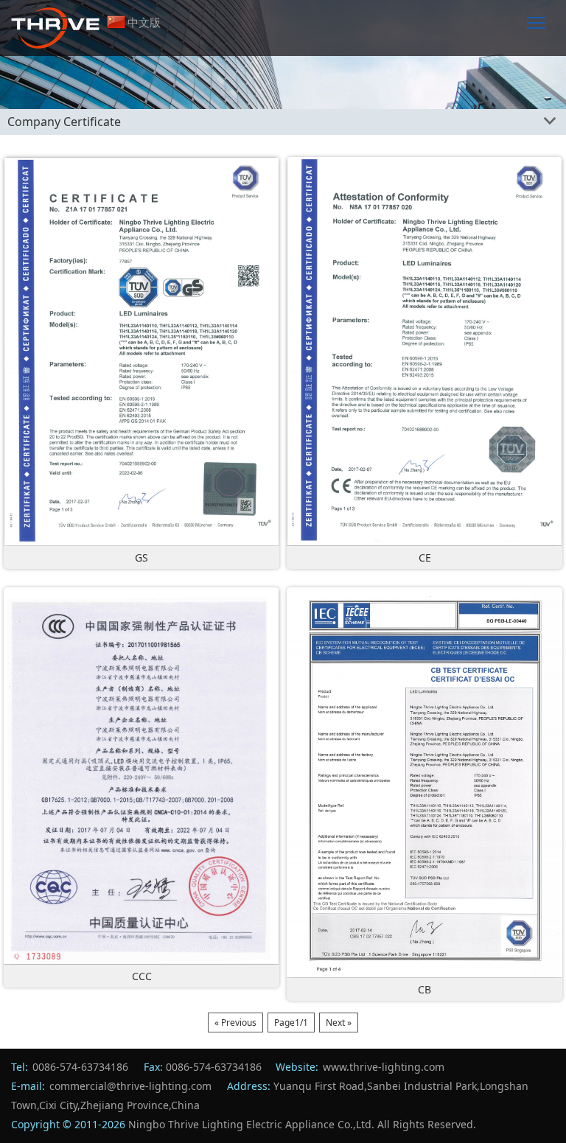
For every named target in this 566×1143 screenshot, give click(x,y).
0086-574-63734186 (80, 1067)
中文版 (144, 22)
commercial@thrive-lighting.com (130, 1086)
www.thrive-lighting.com (383, 1067)
